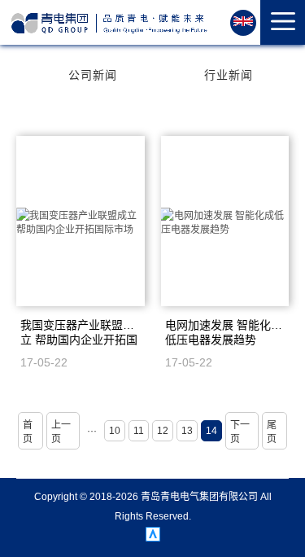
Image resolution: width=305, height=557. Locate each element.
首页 (28, 432)
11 (138, 430)
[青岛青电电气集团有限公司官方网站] (109, 23)
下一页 (240, 432)
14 (211, 430)
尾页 (272, 432)
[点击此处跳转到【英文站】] (243, 22)
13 (187, 430)
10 (114, 430)
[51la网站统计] (153, 537)
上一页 (61, 432)
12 (162, 430)
